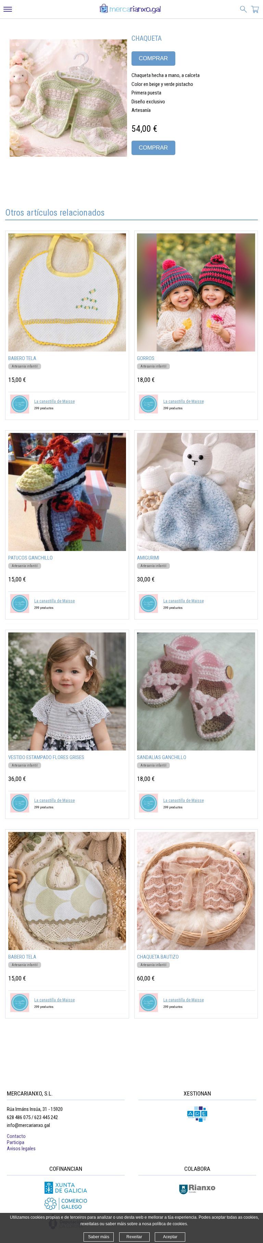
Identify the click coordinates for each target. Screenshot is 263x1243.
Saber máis (98, 1236)
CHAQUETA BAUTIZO (158, 957)
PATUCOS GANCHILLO (30, 558)
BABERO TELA (22, 358)
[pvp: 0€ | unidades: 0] (255, 10)
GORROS (145, 358)
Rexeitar (134, 1236)
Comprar (153, 58)
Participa (15, 1142)
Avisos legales (21, 1148)
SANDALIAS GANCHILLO (161, 757)
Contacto (16, 1136)
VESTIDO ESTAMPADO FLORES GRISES (46, 757)
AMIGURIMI (148, 558)
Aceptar (170, 1236)
